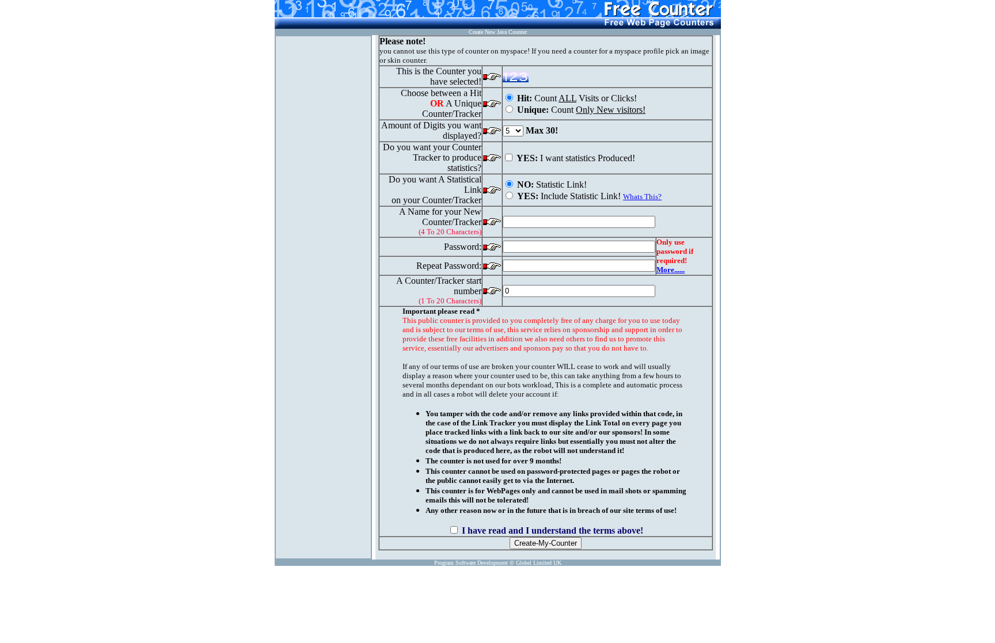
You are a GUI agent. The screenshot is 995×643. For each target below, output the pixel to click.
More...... (670, 269)
